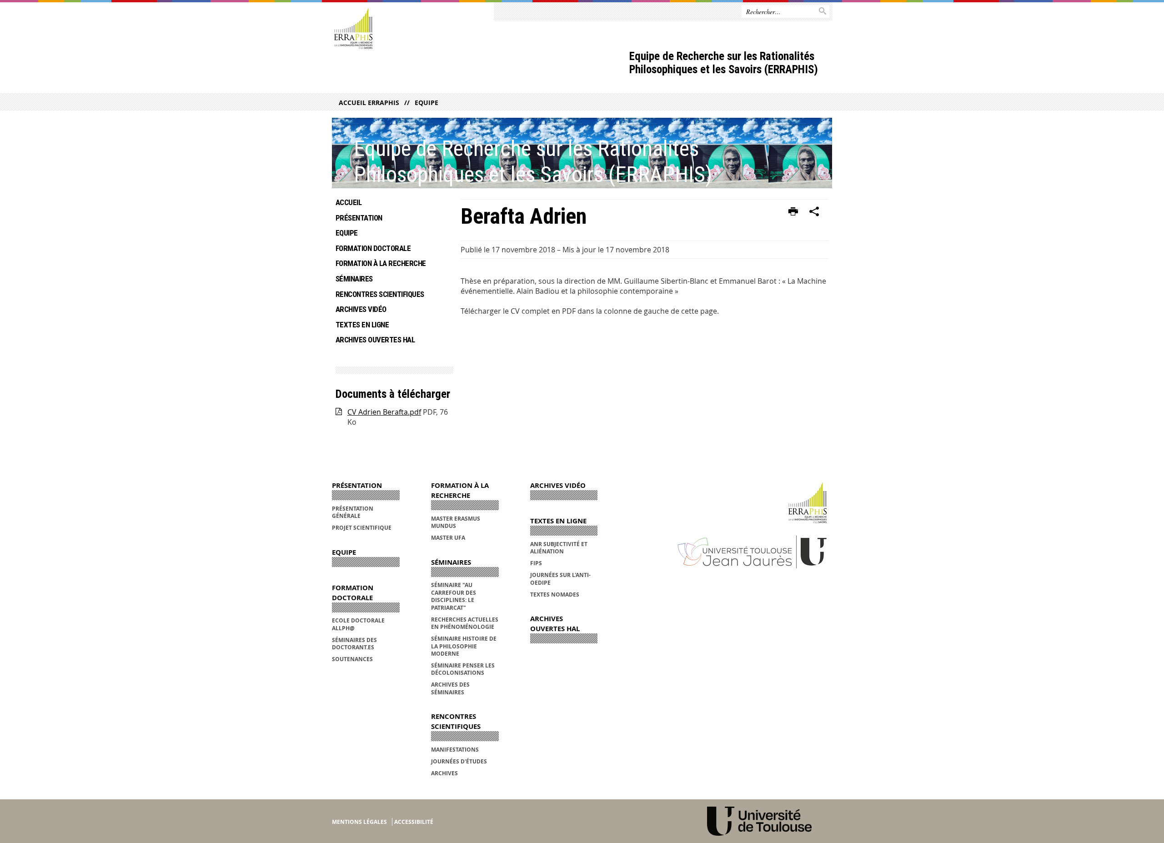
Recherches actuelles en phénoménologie (464, 623)
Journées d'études (459, 761)
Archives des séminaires (450, 688)
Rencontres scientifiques (380, 294)
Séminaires (354, 278)
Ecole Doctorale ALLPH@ (358, 624)
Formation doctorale (373, 248)
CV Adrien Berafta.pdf (384, 412)
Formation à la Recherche (381, 263)
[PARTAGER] (814, 212)
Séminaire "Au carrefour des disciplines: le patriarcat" (453, 596)
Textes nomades (554, 594)
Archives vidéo (361, 309)
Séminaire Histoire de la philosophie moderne (464, 646)
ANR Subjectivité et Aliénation (558, 547)
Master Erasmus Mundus (455, 522)
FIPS (536, 563)
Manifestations (455, 749)
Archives (444, 773)
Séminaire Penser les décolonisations (463, 669)
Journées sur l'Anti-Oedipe (560, 578)
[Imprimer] (793, 212)
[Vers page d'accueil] (353, 29)
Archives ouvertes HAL (375, 339)
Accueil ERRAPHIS (369, 102)
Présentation (359, 217)
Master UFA (448, 538)
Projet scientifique (361, 528)
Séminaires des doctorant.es (354, 643)
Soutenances (352, 659)
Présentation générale (352, 512)
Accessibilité (413, 822)
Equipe (426, 102)
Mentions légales (359, 822)
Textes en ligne (362, 324)
